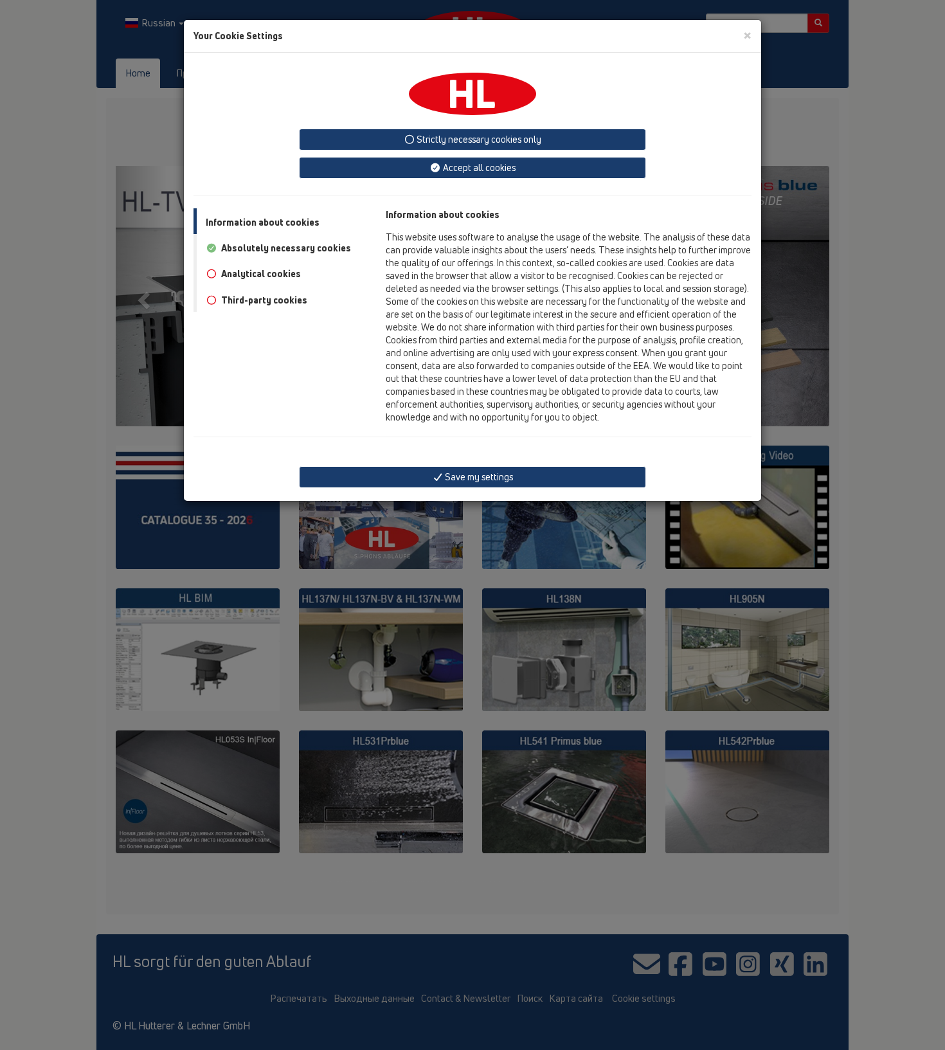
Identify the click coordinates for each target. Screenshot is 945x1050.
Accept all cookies (478, 167)
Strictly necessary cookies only (478, 139)
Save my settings (478, 477)
